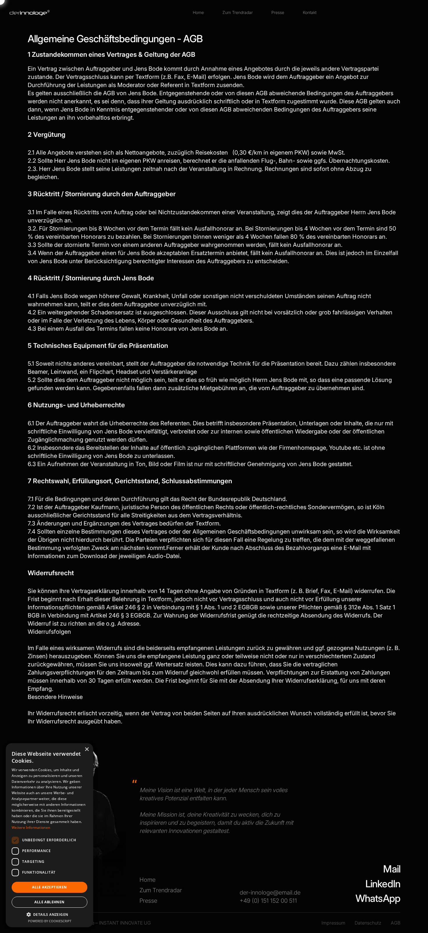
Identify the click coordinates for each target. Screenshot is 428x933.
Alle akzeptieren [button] (49, 887)
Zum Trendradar (237, 12)
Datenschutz (368, 923)
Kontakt (309, 12)
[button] (49, 914)
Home (198, 12)
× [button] (86, 749)
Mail (391, 869)
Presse (277, 12)
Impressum (333, 923)
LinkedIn (382, 884)
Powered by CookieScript (49, 921)
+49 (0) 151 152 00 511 (268, 900)
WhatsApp (378, 898)
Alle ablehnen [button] (49, 902)
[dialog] (49, 835)
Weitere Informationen (31, 827)
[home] (29, 12)
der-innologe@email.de (270, 892)
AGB (395, 923)
